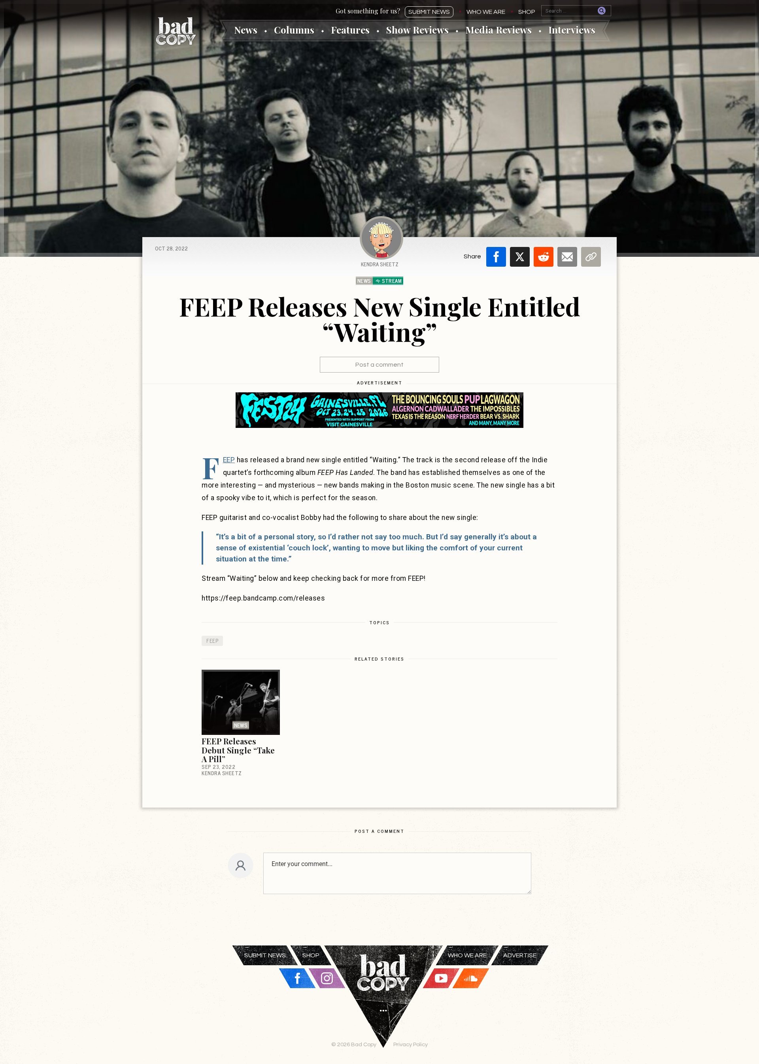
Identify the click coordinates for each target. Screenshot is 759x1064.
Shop (526, 12)
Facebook (496, 257)
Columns (294, 29)
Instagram (327, 978)
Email (567, 257)
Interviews (571, 29)
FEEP (229, 460)
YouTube (441, 978)
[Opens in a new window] (379, 410)
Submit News (429, 12)
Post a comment (379, 365)
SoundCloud (470, 978)
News (245, 29)
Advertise (519, 955)
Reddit (543, 257)
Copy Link (591, 257)
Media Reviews (498, 29)
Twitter (520, 257)
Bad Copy (176, 31)
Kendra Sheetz (379, 264)
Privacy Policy (410, 1044)
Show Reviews (417, 29)
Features (350, 29)
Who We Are (485, 12)
